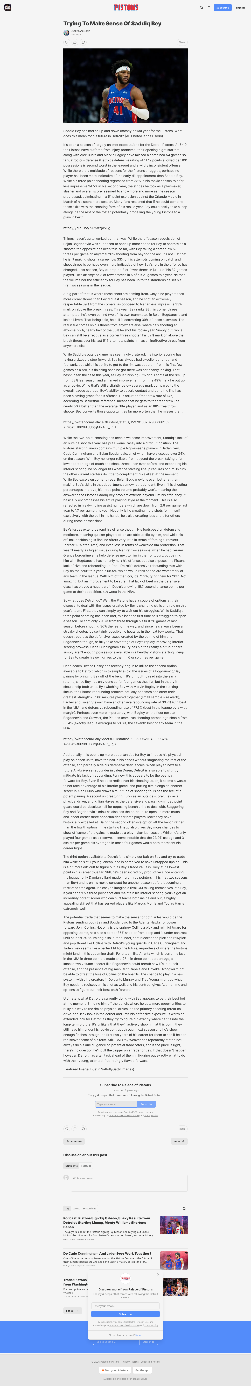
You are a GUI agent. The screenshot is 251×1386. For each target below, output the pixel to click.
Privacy (126, 1361)
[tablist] (78, 1166)
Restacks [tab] (86, 1165)
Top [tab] (67, 1208)
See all (70, 1310)
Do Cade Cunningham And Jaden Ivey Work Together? (107, 1253)
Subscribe (223, 7)
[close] (158, 1274)
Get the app (142, 1370)
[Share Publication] (209, 7)
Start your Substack (116, 1370)
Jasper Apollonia (81, 31)
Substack (108, 1378)
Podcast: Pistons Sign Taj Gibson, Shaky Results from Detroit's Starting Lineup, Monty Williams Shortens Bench (106, 1222)
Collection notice (150, 1361)
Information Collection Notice (124, 1325)
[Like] (66, 42)
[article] (125, 1231)
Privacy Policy (151, 1325)
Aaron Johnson (85, 1239)
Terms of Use (142, 1321)
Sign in (240, 7)
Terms (135, 1361)
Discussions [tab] (89, 1208)
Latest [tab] (76, 1208)
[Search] (201, 7)
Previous (76, 1141)
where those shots (108, 294)
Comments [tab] (71, 1165)
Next (177, 1141)
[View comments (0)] (75, 42)
